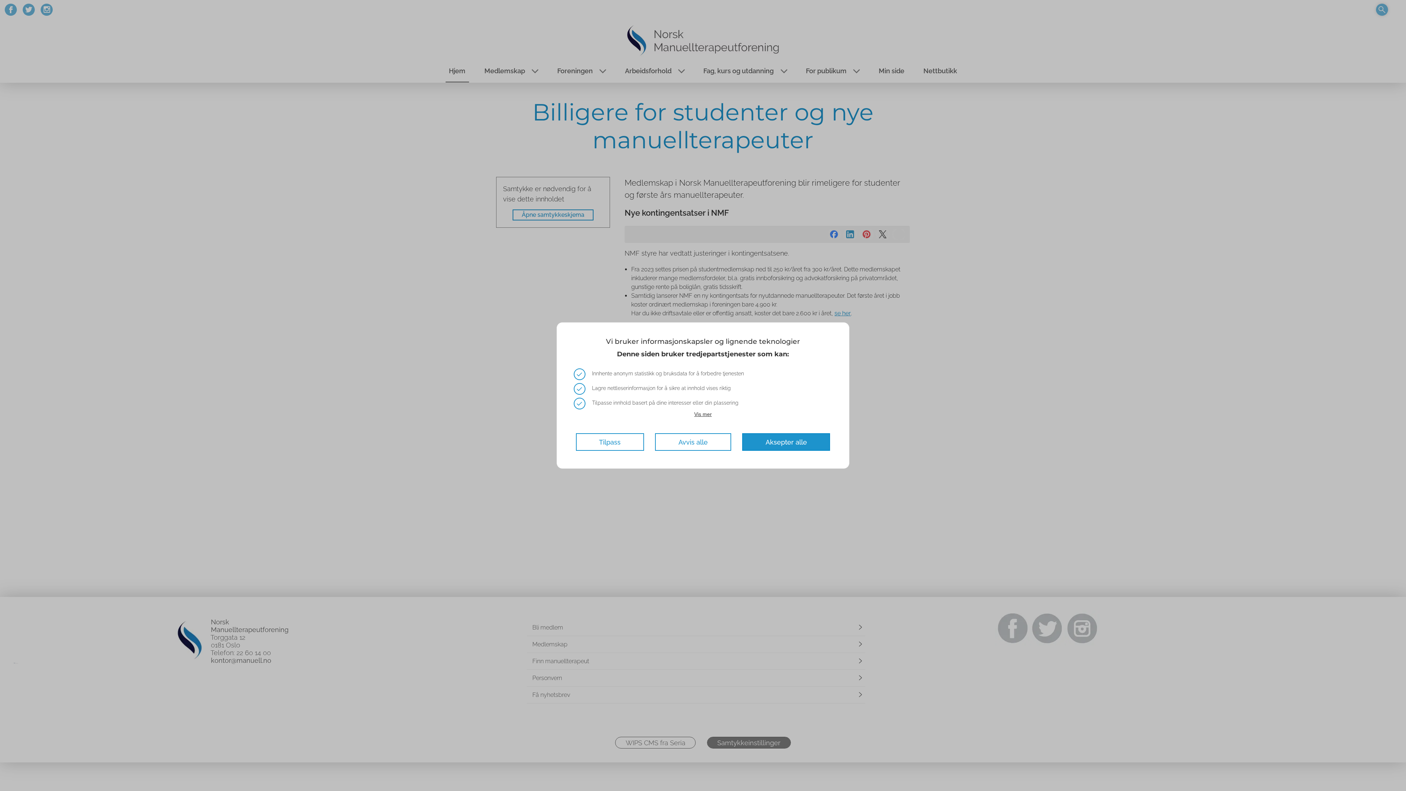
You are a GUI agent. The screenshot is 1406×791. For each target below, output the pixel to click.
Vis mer (703, 414)
